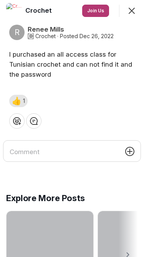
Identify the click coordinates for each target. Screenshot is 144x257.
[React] (17, 121)
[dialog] (72, 128)
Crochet (45, 36)
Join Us (95, 10)
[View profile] (14, 10)
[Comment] (33, 121)
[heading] (39, 10)
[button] (18, 101)
